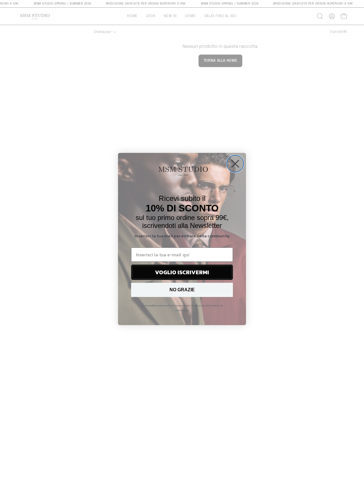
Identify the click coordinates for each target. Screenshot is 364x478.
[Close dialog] (235, 163)
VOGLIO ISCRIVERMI (182, 272)
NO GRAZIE (182, 289)
